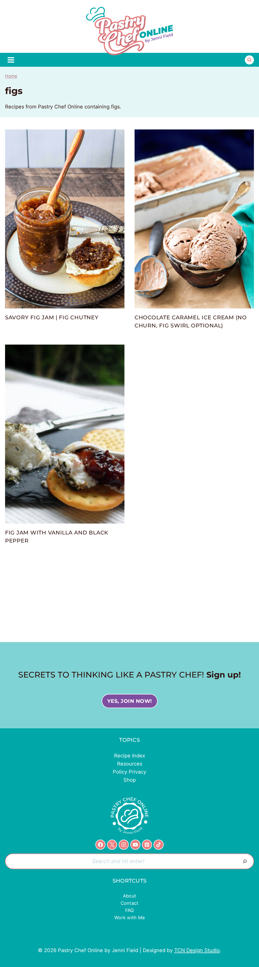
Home (11, 76)
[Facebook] (100, 845)
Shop (129, 780)
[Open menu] (11, 60)
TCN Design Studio (197, 950)
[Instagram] (124, 845)
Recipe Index (129, 756)
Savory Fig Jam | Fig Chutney (52, 317)
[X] (112, 845)
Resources (129, 764)
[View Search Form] (249, 59)
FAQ (129, 910)
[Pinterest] (147, 845)
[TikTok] (159, 845)
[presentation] (64, 218)
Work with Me (129, 917)
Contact (130, 903)
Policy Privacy (129, 772)
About (129, 895)
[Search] (244, 861)
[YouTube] (135, 845)
